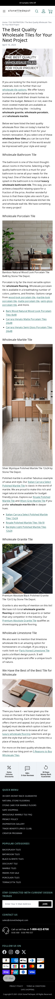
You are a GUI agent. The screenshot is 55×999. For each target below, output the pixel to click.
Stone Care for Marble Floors (19, 805)
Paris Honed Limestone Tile (34, 650)
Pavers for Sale (10, 873)
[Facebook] (4, 952)
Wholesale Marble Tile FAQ (17, 814)
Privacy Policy (10, 819)
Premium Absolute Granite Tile (19, 620)
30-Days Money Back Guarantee (19, 796)
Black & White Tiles (13, 859)
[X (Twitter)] (24, 952)
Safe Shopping (10, 809)
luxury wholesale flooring (16, 734)
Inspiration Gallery (13, 823)
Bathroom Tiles (11, 854)
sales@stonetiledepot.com (15, 920)
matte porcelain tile (28, 301)
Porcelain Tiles (11, 877)
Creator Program (12, 833)
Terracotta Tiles (11, 882)
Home (4, 22)
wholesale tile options (14, 89)
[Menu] (4, 11)
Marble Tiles (9, 868)
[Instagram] (11, 952)
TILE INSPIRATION (16, 22)
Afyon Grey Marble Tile (32, 500)
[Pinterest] (17, 952)
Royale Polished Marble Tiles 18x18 (25, 522)
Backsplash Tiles (11, 849)
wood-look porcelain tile (22, 297)
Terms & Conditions (36, 986)
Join (45, 904)
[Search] (37, 11)
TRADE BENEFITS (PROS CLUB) (17, 828)
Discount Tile (10, 863)
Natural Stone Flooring (16, 800)
